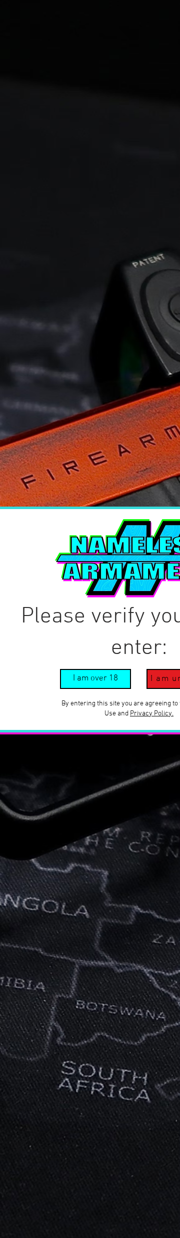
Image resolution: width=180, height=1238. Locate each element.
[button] (95, 679)
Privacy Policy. (152, 713)
